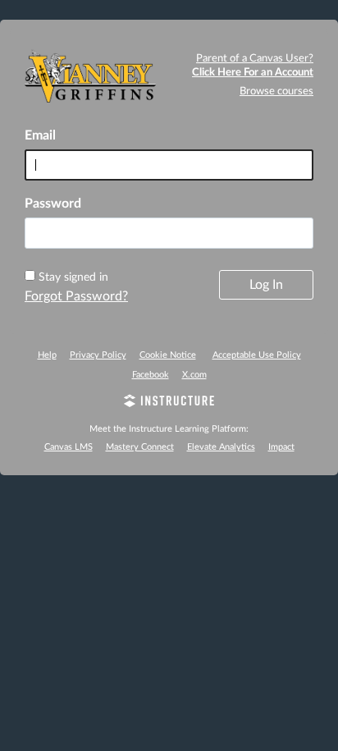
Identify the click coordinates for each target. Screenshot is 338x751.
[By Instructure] (169, 403)
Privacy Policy (98, 354)
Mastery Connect (140, 446)
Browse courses (276, 91)
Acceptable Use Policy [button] (256, 354)
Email (40, 135)
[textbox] (169, 233)
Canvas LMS (68, 446)
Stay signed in (73, 277)
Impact (281, 446)
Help (47, 354)
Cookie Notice (167, 354)
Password (53, 203)
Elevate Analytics (221, 446)
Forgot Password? (76, 296)
